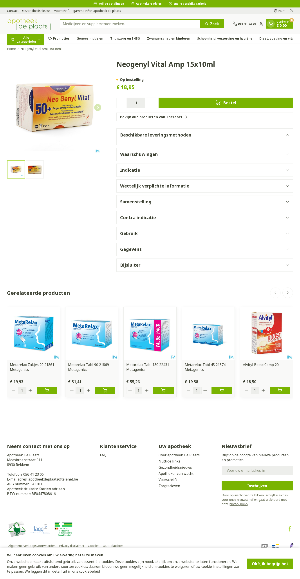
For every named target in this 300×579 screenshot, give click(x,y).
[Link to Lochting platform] (291, 545)
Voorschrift (62, 11)
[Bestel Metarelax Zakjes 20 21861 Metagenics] (47, 390)
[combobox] (130, 23)
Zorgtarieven (169, 485)
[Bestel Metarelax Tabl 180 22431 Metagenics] (163, 390)
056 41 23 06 (33, 474)
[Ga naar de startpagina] (29, 24)
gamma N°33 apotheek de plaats (97, 11)
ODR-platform (113, 546)
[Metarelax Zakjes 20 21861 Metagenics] (33, 333)
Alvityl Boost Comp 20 (261, 364)
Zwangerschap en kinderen (168, 38)
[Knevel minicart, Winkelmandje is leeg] (271, 24)
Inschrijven (257, 485)
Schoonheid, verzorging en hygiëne (224, 38)
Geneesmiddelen (90, 38)
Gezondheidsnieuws (36, 11)
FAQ (103, 455)
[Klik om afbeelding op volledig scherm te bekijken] (54, 107)
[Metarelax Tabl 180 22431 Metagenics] (150, 333)
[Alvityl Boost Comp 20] (266, 333)
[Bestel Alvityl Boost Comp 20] (280, 390)
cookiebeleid (89, 571)
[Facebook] (289, 529)
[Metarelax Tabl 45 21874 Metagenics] (208, 333)
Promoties (61, 38)
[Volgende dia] (287, 293)
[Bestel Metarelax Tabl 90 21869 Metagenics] (105, 390)
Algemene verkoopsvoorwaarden (32, 546)
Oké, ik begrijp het (270, 563)
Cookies (93, 546)
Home (11, 49)
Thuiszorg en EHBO (125, 38)
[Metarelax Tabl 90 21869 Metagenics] (91, 333)
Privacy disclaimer (71, 546)
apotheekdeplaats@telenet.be (53, 479)
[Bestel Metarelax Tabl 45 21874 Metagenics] (221, 390)
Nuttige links (169, 461)
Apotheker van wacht (176, 473)
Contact (13, 11)
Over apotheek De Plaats (179, 455)
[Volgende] (97, 107)
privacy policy (239, 504)
